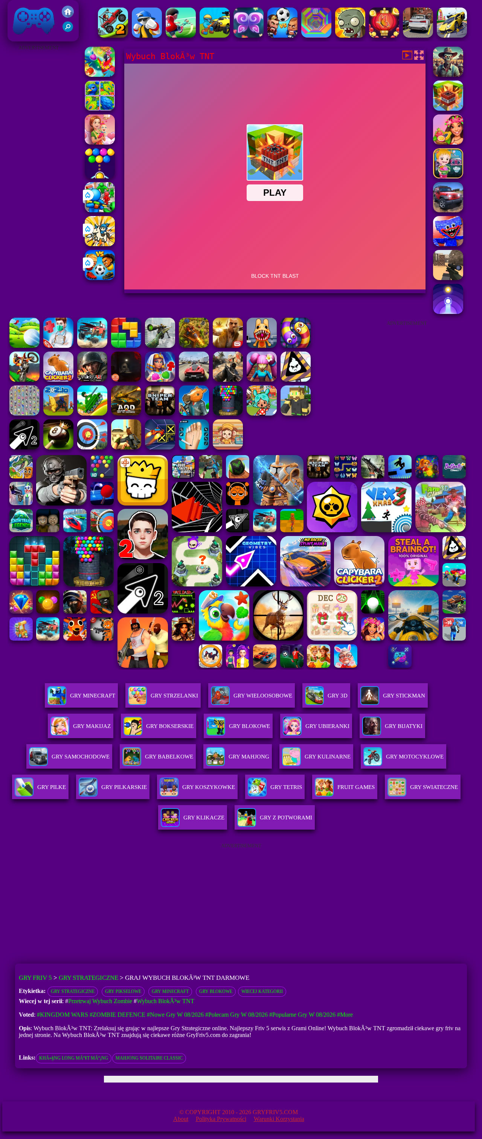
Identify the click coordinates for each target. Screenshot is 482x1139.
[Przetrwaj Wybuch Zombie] (448, 75)
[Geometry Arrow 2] (24, 447)
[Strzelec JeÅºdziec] (215, 35)
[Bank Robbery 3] (194, 413)
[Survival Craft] (296, 413)
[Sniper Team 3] (160, 413)
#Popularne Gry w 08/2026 (302, 1014)
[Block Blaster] (126, 346)
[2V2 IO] (58, 413)
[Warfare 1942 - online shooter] (92, 379)
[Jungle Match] (100, 75)
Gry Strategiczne (88, 977)
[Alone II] (126, 379)
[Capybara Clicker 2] (58, 379)
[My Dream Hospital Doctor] (58, 346)
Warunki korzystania (279, 1119)
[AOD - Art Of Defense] (126, 413)
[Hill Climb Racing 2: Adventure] (113, 35)
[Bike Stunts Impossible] (24, 379)
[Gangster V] (228, 346)
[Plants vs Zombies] (350, 35)
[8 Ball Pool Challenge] (58, 447)
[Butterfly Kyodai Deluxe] (24, 413)
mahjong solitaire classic (149, 1058)
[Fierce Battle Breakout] (147, 35)
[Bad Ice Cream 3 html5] (296, 379)
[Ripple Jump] (448, 312)
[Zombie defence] (100, 210)
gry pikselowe (123, 991)
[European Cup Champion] (282, 35)
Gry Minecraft (170, 991)
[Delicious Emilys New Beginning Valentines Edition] (100, 142)
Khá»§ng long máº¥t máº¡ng (73, 1058)
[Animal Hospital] (262, 346)
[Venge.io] (262, 379)
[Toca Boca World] (262, 413)
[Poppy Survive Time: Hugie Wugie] (448, 244)
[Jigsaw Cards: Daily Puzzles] (100, 108)
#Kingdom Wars (62, 1014)
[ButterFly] (248, 35)
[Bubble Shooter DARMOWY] (100, 176)
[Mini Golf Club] (24, 346)
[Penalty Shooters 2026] (194, 447)
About (180, 1119)
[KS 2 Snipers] (160, 346)
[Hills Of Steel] (92, 413)
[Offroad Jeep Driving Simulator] (448, 210)
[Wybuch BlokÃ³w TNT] (448, 108)
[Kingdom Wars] (100, 244)
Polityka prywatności (221, 1119)
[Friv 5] (68, 15)
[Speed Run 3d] (160, 447)
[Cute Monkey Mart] (228, 447)
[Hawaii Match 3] (448, 142)
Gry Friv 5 (24, 37)
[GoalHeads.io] (100, 278)
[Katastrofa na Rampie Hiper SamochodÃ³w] (452, 35)
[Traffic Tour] (194, 379)
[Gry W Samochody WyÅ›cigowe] (418, 35)
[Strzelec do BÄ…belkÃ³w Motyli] (384, 35)
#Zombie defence (117, 1014)
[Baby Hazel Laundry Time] (448, 176)
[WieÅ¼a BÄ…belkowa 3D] (228, 413)
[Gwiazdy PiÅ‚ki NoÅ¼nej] (181, 35)
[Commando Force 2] (228, 379)
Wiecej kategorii (262, 991)
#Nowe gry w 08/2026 (175, 1014)
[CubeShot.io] (448, 278)
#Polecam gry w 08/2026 (236, 1014)
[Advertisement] (39, 166)
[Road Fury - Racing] (92, 346)
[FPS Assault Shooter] (126, 447)
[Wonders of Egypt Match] (160, 379)
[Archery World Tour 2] (92, 447)
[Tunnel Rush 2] (316, 35)
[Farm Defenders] (194, 346)
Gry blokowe (215, 991)
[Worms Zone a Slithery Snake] (296, 346)
